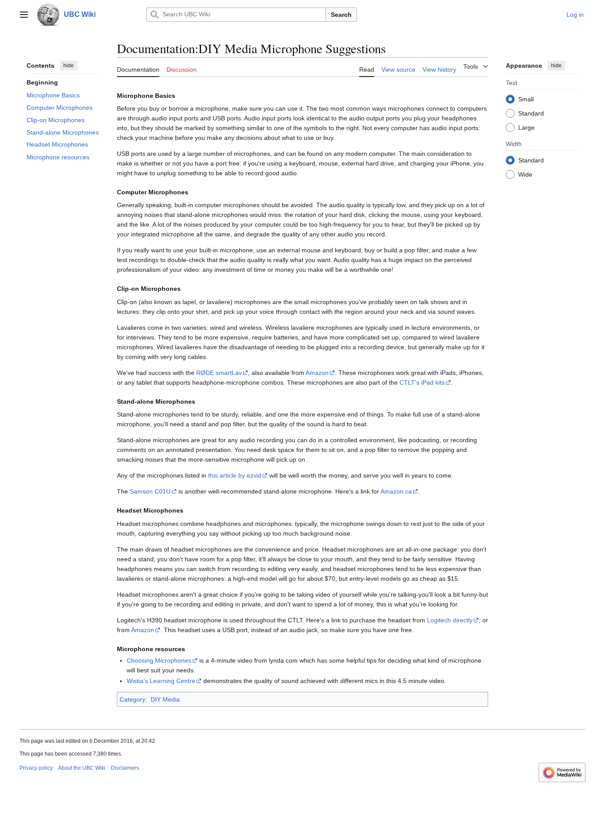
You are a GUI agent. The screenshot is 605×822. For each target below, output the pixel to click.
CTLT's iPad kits (422, 382)
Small (526, 98)
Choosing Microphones (159, 660)
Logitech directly (450, 620)
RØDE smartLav (219, 372)
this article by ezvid (234, 475)
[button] (24, 15)
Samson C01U (150, 491)
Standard (531, 112)
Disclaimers (125, 768)
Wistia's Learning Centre (161, 680)
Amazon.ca (396, 491)
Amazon (317, 372)
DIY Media (165, 699)
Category (132, 699)
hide (68, 65)
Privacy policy (36, 768)
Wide (525, 174)
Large (526, 127)
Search (341, 14)
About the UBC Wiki (81, 768)
